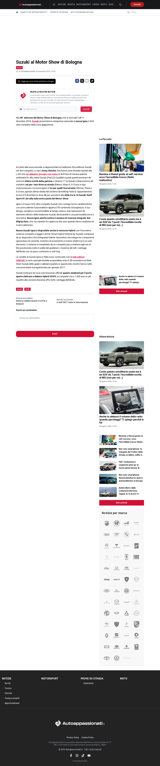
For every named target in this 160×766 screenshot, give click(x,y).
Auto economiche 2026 (82, 12)
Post (55, 334)
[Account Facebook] (71, 755)
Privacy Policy (72, 737)
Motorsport (83, 4)
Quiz (111, 4)
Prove (95, 4)
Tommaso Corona (28, 71)
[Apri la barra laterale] (54, 4)
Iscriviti (86, 109)
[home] (17, 12)
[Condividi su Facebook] (77, 81)
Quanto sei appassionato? (34, 12)
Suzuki (35, 121)
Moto (104, 4)
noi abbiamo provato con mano (42, 174)
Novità (71, 4)
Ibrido (27, 289)
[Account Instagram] (77, 755)
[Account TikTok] (83, 755)
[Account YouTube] (89, 755)
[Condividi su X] (82, 81)
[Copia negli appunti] (92, 81)
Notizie (62, 4)
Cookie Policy (88, 737)
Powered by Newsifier (80, 761)
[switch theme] (120, 4)
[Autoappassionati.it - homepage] (30, 4)
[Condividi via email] (87, 81)
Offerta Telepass (59, 12)
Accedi (137, 4)
